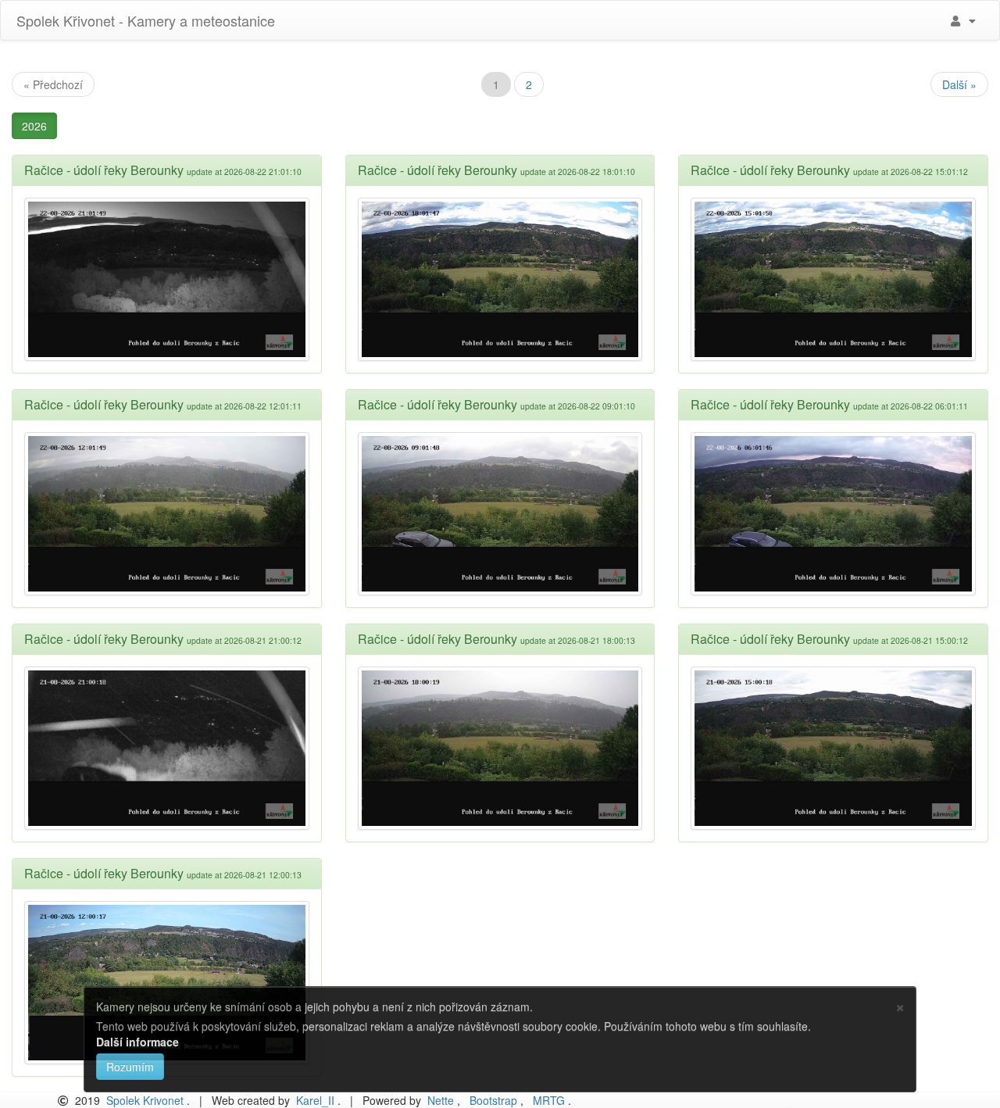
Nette (440, 1100)
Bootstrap (493, 1100)
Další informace (137, 1041)
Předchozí (53, 84)
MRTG (549, 1100)
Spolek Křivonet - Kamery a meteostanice (143, 20)
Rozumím (130, 1066)
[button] (961, 20)
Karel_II (315, 1100)
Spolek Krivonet (145, 1100)
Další (959, 84)
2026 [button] (34, 126)
